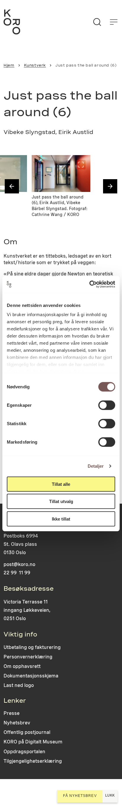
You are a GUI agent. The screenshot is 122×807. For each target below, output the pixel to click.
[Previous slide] (12, 186)
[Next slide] (110, 186)
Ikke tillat (61, 518)
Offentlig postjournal (27, 732)
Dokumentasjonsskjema (31, 676)
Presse (12, 713)
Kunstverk (35, 65)
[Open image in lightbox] (17, 164)
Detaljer (96, 466)
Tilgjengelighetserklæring (33, 761)
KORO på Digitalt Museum (33, 742)
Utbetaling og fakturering (32, 647)
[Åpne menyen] (113, 22)
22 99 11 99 (17, 573)
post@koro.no (19, 564)
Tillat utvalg (61, 501)
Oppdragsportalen (24, 751)
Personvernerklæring (28, 657)
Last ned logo (19, 685)
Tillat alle (61, 483)
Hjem (9, 65)
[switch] (106, 405)
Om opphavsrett (22, 666)
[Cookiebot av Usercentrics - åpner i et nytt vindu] (89, 284)
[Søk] (97, 22)
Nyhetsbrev (17, 723)
